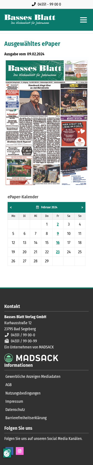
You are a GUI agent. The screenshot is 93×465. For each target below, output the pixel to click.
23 (57, 252)
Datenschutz (15, 409)
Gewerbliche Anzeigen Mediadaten (32, 376)
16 (57, 242)
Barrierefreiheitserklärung (25, 417)
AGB (8, 384)
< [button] (11, 207)
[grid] (46, 234)
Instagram (20, 451)
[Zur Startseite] (29, 19)
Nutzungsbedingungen (22, 393)
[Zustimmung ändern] (7, 453)
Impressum (14, 401)
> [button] (82, 207)
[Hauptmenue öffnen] (83, 20)
